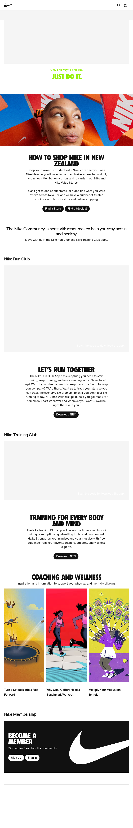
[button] (66, 308)
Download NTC (66, 556)
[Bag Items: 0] (126, 5)
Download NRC (66, 414)
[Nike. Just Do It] (66, 120)
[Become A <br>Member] (66, 747)
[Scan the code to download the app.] (66, 470)
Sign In (32, 757)
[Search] (119, 5)
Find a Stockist (77, 208)
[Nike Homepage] (9, 5)
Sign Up (16, 757)
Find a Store (53, 208)
